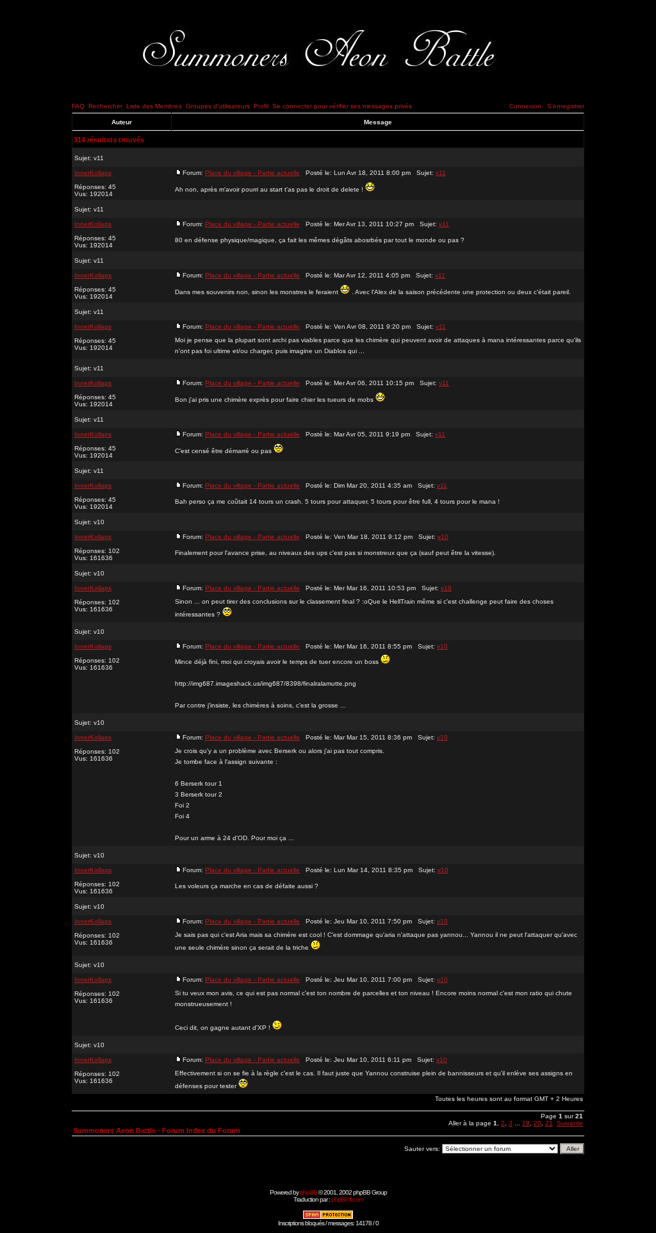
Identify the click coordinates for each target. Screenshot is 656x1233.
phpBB (308, 1192)
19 (526, 1123)
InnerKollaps (92, 172)
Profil (261, 106)
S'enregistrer (565, 106)
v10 (99, 521)
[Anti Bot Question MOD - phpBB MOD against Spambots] (328, 1217)
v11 (99, 157)
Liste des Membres (154, 106)
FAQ (78, 106)
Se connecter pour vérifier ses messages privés (342, 106)
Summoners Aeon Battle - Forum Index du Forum (156, 1130)
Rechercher (105, 106)
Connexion (525, 106)
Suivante (570, 1123)
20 (537, 1123)
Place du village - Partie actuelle (252, 172)
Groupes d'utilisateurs (218, 106)
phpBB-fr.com (347, 1199)
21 (549, 1123)
